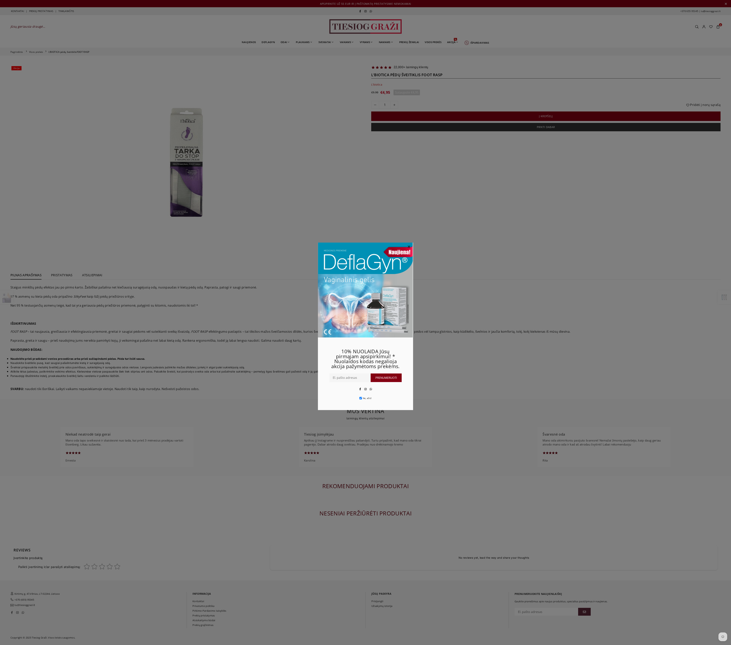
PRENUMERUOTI (386, 378)
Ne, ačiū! (367, 398)
